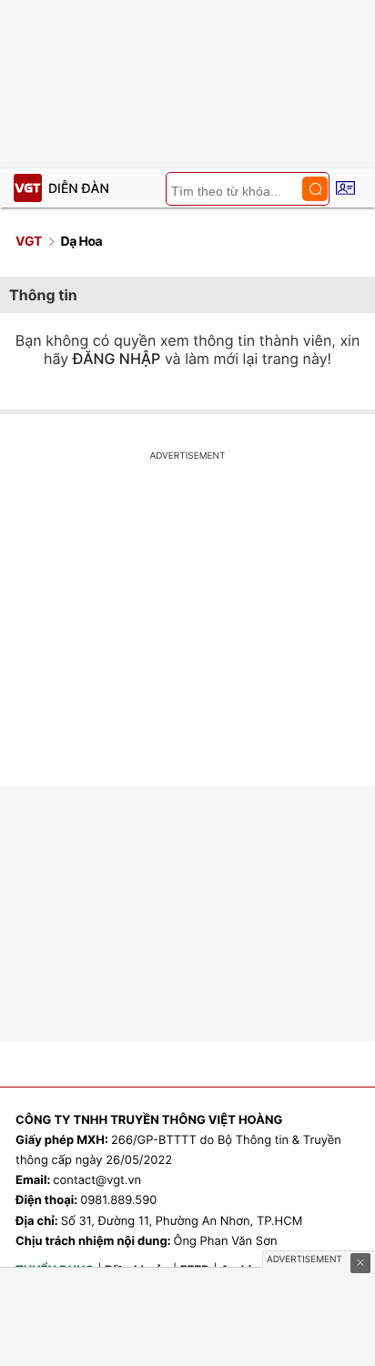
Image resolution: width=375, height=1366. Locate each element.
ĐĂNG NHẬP (117, 358)
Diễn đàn (78, 189)
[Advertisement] (187, 626)
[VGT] (28, 188)
